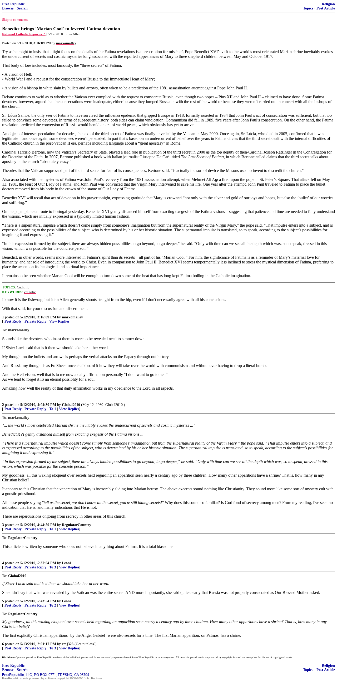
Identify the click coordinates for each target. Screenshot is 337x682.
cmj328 (67, 644)
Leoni (66, 563)
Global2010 (71, 405)
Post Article (325, 8)
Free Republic (13, 4)
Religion (328, 4)
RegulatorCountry (76, 525)
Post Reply (13, 321)
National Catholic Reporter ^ (24, 34)
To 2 (52, 605)
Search (22, 8)
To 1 (52, 409)
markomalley (72, 317)
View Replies (59, 321)
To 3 (52, 567)
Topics (308, 8)
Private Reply (35, 321)
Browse (7, 8)
